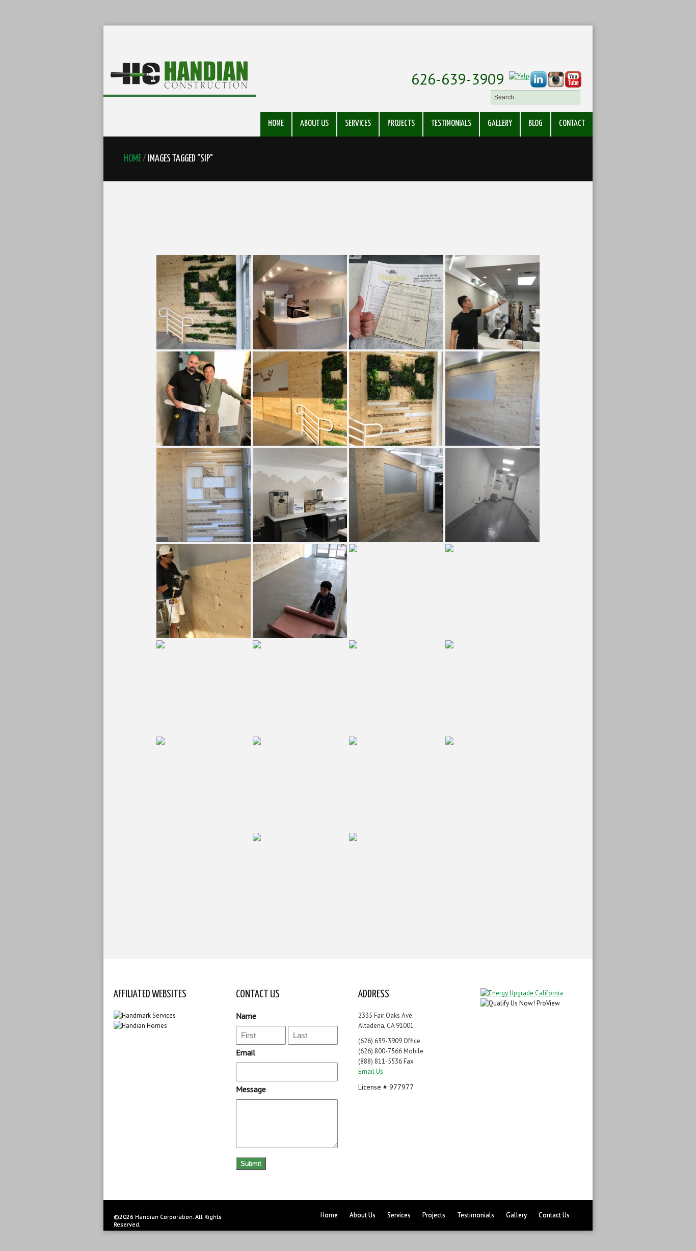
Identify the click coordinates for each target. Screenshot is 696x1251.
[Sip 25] (300, 880)
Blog (535, 123)
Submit (250, 1163)
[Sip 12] (492, 495)
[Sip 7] (396, 398)
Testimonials (451, 123)
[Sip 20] (492, 687)
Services (358, 123)
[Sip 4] (492, 302)
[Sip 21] (203, 784)
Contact (572, 123)
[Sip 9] (203, 495)
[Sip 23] (396, 784)
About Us (314, 123)
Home (276, 123)
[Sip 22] (300, 784)
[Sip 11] (396, 495)
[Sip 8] (492, 398)
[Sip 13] (203, 591)
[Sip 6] (300, 398)
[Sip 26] (396, 880)
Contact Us (554, 1215)
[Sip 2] (300, 302)
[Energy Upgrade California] (521, 993)
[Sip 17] (203, 687)
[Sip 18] (300, 687)
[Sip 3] (396, 302)
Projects (401, 123)
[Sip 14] (300, 591)
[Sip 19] (396, 687)
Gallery (500, 123)
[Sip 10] (300, 495)
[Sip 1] (203, 302)
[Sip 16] (492, 591)
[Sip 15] (396, 591)
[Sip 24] (492, 784)
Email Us (370, 1071)
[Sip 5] (203, 398)
